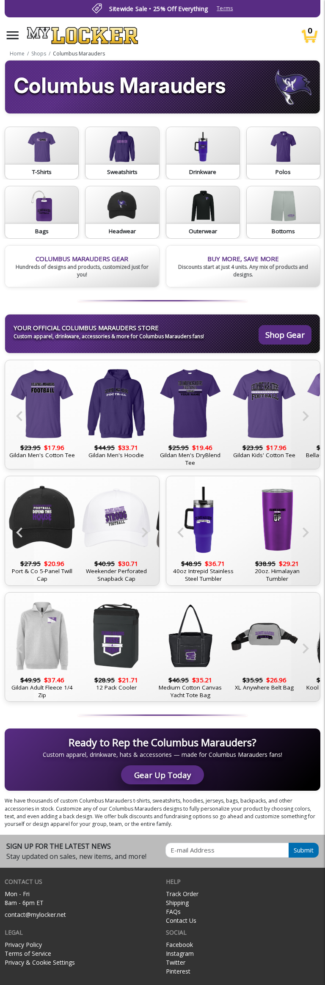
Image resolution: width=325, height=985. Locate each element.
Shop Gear (285, 334)
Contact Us (181, 920)
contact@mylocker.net (35, 915)
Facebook (179, 945)
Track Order (182, 894)
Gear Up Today (162, 775)
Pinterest (178, 971)
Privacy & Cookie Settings (40, 962)
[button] (13, 35)
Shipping (177, 903)
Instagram (180, 953)
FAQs (173, 912)
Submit (304, 850)
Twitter (175, 962)
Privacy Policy (23, 945)
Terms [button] (225, 8)
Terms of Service (28, 953)
